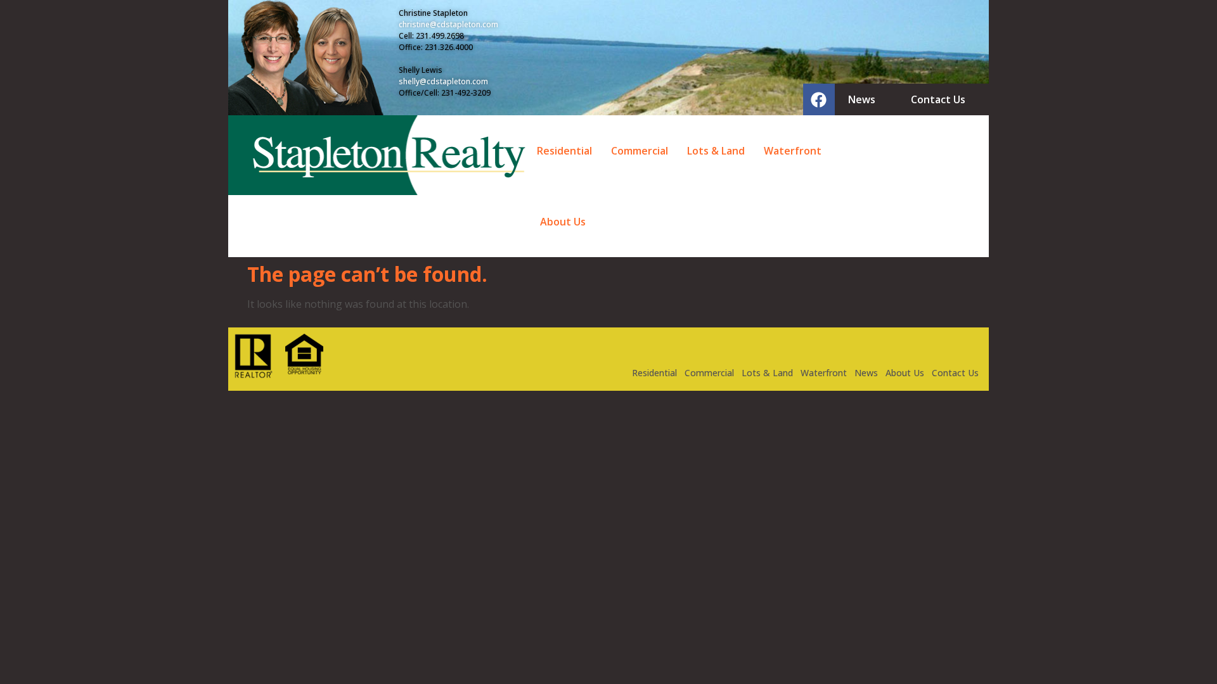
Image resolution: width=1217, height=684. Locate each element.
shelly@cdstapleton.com (443, 81)
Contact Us (955, 373)
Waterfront (792, 151)
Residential (564, 151)
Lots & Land (716, 151)
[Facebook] (819, 99)
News (866, 373)
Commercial (639, 151)
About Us (563, 222)
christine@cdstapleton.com (448, 24)
